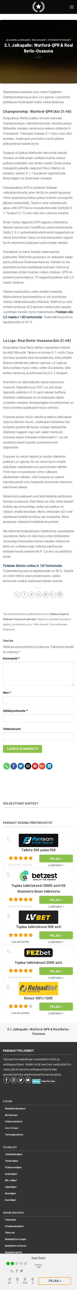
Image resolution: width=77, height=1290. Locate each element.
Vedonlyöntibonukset (15, 1108)
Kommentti (11, 658)
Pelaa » (55, 1281)
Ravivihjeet (10, 1199)
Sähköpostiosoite (15, 711)
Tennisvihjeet (11, 1160)
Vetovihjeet (10, 1193)
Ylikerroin (10, 1232)
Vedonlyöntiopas (13, 1212)
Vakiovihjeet (11, 1173)
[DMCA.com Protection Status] (44, 1081)
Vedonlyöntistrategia (15, 1239)
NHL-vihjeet (11, 1180)
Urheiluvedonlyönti (14, 1226)
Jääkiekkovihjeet (13, 1154)
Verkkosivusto (12, 729)
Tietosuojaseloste (14, 1134)
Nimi (7, 693)
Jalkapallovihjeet (18, 40)
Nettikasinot (11, 1115)
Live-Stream (11, 1127)
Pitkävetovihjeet (59, 40)
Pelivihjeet (39, 40)
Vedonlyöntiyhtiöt (13, 1252)
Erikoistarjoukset (14, 1121)
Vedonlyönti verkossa (15, 1245)
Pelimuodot (10, 1219)
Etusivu (7, 1101)
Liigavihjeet (11, 1186)
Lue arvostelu (20, 941)
